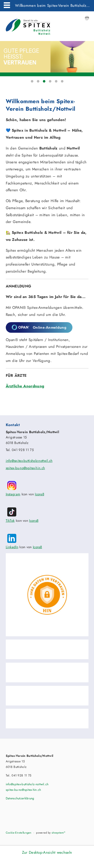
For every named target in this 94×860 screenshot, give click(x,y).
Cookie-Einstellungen (19, 833)
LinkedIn (12, 547)
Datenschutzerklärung (20, 798)
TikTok (10, 520)
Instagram (13, 494)
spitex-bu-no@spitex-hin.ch (25, 468)
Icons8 (39, 494)
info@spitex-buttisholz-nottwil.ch (29, 460)
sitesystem (58, 833)
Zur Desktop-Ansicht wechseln (47, 852)
